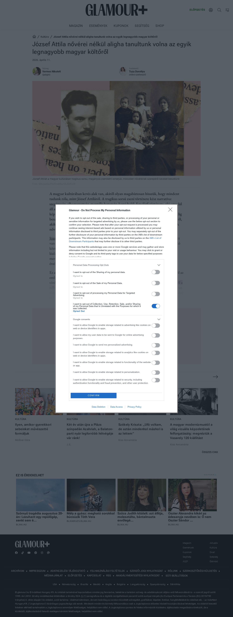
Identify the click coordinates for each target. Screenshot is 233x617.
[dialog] (116, 308)
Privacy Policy (134, 407)
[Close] (171, 211)
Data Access (116, 407)
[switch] (156, 272)
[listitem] (116, 265)
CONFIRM (94, 395)
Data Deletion (98, 407)
